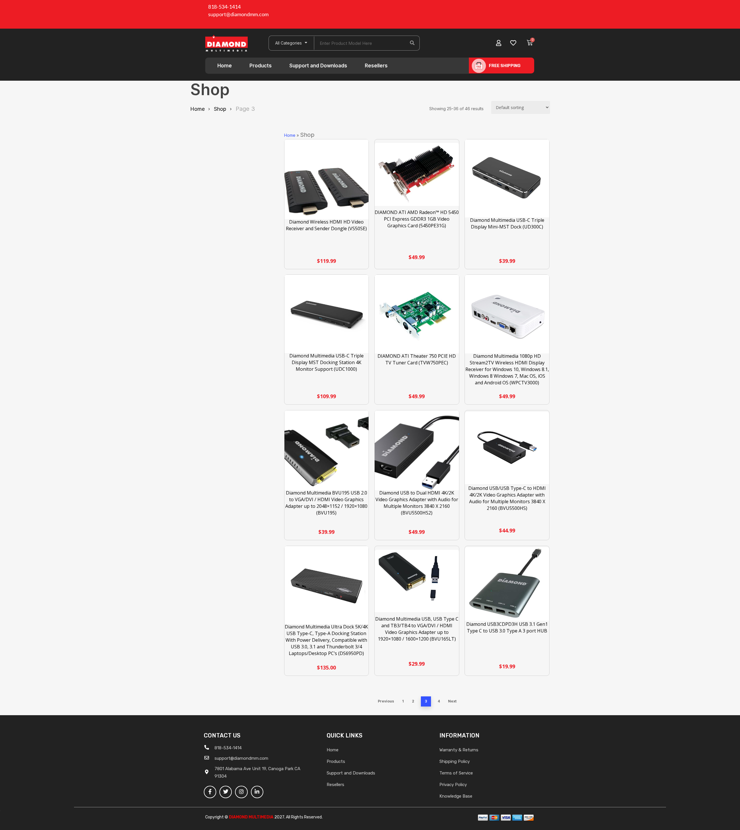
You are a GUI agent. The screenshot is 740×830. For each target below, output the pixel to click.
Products (260, 66)
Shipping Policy (454, 761)
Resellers (376, 66)
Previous (386, 701)
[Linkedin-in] (257, 792)
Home (224, 66)
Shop (220, 109)
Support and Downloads (318, 66)
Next (452, 701)
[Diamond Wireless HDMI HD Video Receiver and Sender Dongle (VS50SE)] (326, 181)
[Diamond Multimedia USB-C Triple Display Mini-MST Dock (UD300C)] (507, 179)
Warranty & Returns (458, 749)
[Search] (412, 43)
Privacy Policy (453, 784)
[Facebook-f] (210, 792)
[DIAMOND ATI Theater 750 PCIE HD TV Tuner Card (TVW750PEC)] (417, 315)
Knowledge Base (455, 796)
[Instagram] (241, 792)
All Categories (288, 42)
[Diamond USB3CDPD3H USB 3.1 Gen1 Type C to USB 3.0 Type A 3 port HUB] (507, 584)
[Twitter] (225, 792)
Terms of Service (456, 773)
